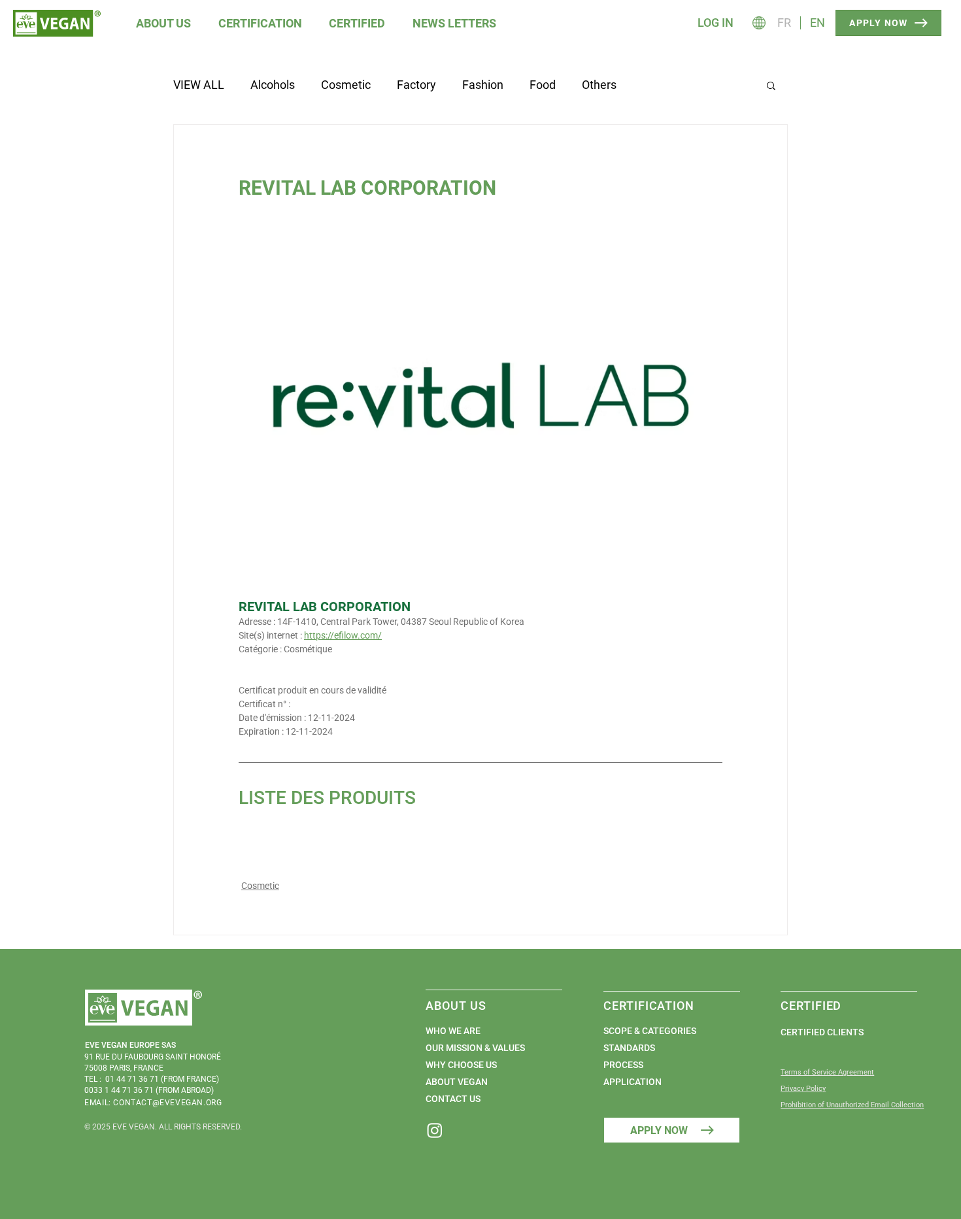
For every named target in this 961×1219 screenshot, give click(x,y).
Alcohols (272, 85)
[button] (164, 23)
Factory (416, 85)
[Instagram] (435, 1130)
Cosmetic (346, 85)
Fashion (482, 85)
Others (599, 85)
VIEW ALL (198, 85)
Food (543, 85)
